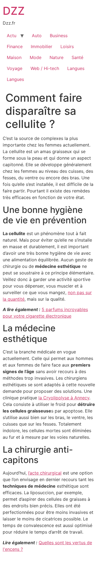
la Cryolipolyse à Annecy (63, 397)
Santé (77, 57)
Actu (11, 35)
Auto (37, 35)
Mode (35, 57)
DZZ (14, 10)
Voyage (14, 68)
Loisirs (67, 46)
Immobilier (41, 46)
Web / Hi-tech (44, 68)
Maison (14, 57)
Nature (56, 57)
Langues (75, 68)
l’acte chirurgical (45, 473)
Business (59, 35)
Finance (15, 46)
